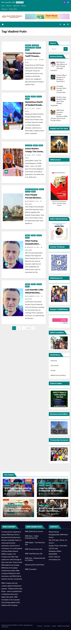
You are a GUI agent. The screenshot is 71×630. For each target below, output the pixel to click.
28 (28, 328)
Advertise (23, 5)
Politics (38, 47)
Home (3, 5)
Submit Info (16, 5)
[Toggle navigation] (68, 24)
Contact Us (4, 9)
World (27, 49)
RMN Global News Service (34, 531)
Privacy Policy (13, 9)
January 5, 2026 (32, 59)
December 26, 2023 (33, 296)
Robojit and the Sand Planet (34, 565)
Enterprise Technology (59, 483)
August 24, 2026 (45, 493)
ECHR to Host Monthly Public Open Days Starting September (51, 510)
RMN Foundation (31, 569)
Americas (28, 45)
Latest (22, 483)
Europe (28, 96)
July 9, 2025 (31, 108)
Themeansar (4, 627)
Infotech (41, 485)
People (33, 96)
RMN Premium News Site (33, 549)
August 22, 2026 (11, 514)
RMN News (22, 493)
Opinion (20, 505)
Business (48, 483)
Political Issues (30, 47)
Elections (15, 483)
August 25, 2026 (11, 493)
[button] (60, 24)
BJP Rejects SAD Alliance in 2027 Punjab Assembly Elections (18, 490)
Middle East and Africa (32, 189)
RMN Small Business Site (34, 553)
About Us (8, 5)
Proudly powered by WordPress (10, 625)
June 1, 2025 (31, 155)
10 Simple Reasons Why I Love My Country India (18, 509)
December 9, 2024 (33, 201)
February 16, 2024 (33, 247)
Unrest (35, 145)
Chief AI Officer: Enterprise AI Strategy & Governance (52, 490)
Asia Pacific (35, 45)
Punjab (7, 485)
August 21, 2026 (45, 514)
